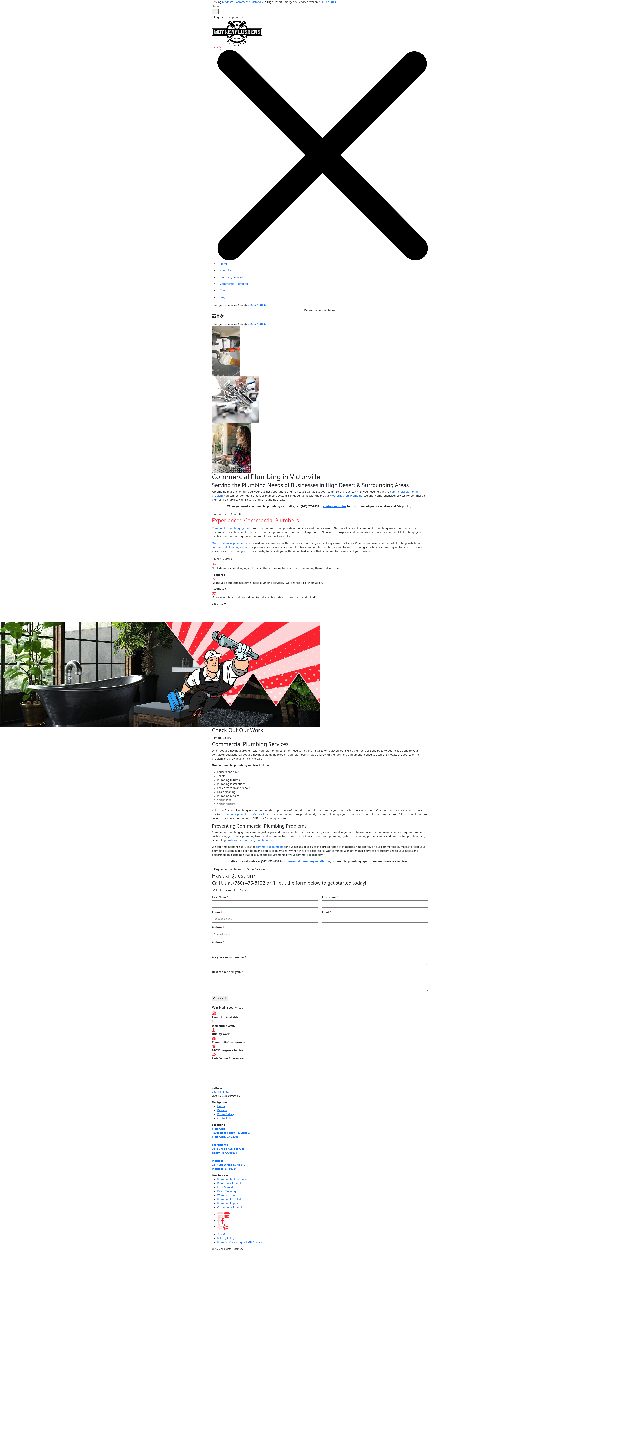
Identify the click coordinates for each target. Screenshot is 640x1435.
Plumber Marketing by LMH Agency (239, 1242)
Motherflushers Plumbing (346, 495)
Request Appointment (228, 869)
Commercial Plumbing (231, 1207)
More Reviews (223, 559)
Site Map (222, 1234)
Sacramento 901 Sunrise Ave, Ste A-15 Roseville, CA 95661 (228, 1149)
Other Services (256, 869)
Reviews (222, 1110)
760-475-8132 (329, 2)
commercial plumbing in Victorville (243, 814)
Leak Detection (226, 1187)
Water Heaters (226, 1195)
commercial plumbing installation (307, 861)
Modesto (228, 2)
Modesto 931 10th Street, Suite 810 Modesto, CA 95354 (228, 1165)
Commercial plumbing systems (231, 528)
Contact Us (220, 998)
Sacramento (242, 2)
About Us (220, 514)
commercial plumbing (270, 847)
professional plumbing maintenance (249, 840)
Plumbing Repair (227, 1203)
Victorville (258, 2)
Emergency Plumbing (230, 1183)
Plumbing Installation (230, 1199)
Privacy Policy (225, 1238)
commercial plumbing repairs (230, 547)
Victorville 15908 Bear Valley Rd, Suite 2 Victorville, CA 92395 (231, 1133)
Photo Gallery (222, 738)
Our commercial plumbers (228, 543)
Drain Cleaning (226, 1191)
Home (221, 1106)
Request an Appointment (230, 17)
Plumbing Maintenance (232, 1179)
